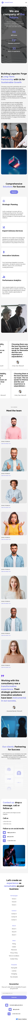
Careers (14, 946)
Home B (14, 901)
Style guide (14, 967)
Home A (14, 898)
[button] (26, 2)
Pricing (14, 943)
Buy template (14, 977)
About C (14, 935)
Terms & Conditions (14, 956)
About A (14, 928)
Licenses (14, 971)
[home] (12, 2)
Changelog (14, 974)
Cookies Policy (14, 959)
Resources (14, 949)
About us (14, 192)
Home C (14, 905)
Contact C (14, 919)
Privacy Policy (14, 953)
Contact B (14, 916)
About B (14, 931)
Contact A (14, 913)
